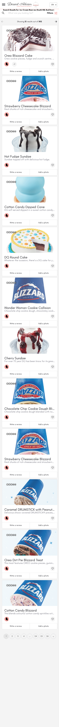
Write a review (16, 71)
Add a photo (43, 71)
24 (35, 636)
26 (47, 636)
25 (41, 636)
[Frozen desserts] (7, 64)
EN (52, 4)
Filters (50, 13)
